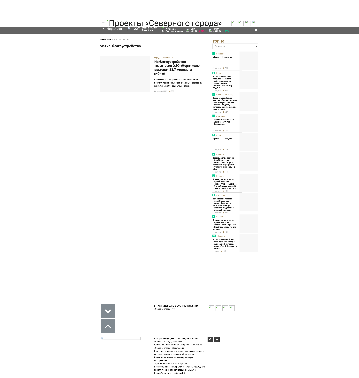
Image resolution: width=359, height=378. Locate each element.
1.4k (226, 172)
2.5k (226, 213)
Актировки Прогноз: (174, 30)
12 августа (216, 172)
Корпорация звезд (224, 95)
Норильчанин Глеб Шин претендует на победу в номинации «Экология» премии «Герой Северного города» (224, 244)
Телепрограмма (17, 36)
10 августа (216, 191)
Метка (110, 39)
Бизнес (219, 217)
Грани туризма (18, 56)
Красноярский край (67, 95)
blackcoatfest (41, 95)
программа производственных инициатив (64, 100)
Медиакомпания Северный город (28, 76)
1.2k (226, 131)
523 (172, 91)
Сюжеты (14, 42)
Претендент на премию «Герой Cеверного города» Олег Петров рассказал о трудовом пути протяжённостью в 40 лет (223, 163)
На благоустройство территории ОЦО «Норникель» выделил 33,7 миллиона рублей (177, 67)
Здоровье (220, 195)
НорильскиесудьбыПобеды (52, 90)
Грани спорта (17, 53)
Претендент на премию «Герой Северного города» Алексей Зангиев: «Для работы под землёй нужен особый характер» (224, 183)
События (60, 42)
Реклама (83, 39)
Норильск (59, 76)
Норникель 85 (65, 81)
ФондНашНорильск (19, 105)
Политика (83, 45)
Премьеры (61, 35)
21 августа (216, 68)
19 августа (216, 91)
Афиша (46, 81)
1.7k (224, 251)
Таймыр (21, 95)
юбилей (61, 86)
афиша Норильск (25, 100)
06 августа (216, 213)
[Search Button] (93, 113)
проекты (26, 90)
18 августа (216, 131)
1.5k (226, 191)
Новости (220, 54)
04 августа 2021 (160, 91)
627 (226, 112)
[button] (19, 69)
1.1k (226, 149)
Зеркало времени (19, 59)
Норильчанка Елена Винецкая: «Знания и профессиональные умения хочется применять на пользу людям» (222, 82)
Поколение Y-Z (18, 62)
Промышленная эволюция (23, 65)
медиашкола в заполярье (36, 86)
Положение (61, 45)
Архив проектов (40, 45)
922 (226, 91)
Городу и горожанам (163, 58)
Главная (103, 39)
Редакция (84, 36)
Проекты (220, 154)
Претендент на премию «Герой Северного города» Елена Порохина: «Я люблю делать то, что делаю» (224, 224)
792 (226, 68)
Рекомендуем (62, 38)
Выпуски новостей (18, 39)
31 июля (215, 251)
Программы (15, 45)
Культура (220, 73)
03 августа (216, 232)
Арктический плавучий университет (27, 50)
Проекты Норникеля (42, 36)
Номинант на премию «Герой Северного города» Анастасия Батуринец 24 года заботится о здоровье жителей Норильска (222, 204)
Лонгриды (220, 116)
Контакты (83, 42)
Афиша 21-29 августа (222, 57)
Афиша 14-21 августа (222, 139)
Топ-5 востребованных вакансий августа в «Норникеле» (223, 121)
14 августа (216, 149)
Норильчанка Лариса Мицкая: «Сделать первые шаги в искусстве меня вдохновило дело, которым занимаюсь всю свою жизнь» (224, 103)
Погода (82, 54)
